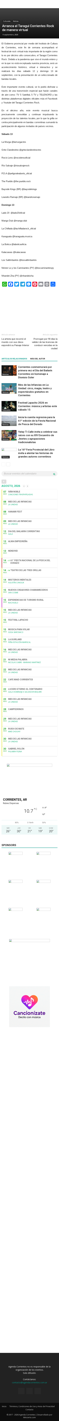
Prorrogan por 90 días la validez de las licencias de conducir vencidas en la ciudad (44, 344)
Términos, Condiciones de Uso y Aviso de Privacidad (32, 1406)
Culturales (6, 21)
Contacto (29, 1409)
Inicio (4, 1406)
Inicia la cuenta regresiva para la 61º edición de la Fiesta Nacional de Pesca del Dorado (37, 421)
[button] (55, 4)
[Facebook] (21, 1391)
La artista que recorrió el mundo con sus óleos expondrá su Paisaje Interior (15, 342)
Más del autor (37, 359)
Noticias (15, 21)
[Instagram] (29, 1391)
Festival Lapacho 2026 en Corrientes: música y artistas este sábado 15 (37, 406)
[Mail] (38, 1391)
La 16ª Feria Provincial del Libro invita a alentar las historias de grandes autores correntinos (36, 453)
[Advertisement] (29, 309)
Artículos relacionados (14, 359)
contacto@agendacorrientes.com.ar (29, 1382)
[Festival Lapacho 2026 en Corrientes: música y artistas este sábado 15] (9, 406)
